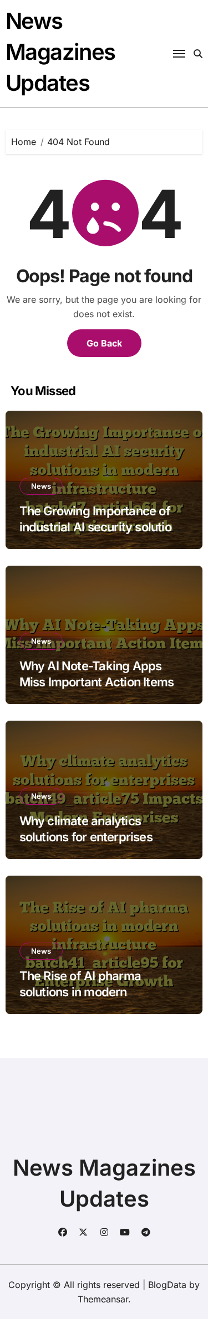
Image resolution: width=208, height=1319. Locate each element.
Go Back (104, 343)
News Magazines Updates (60, 51)
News (41, 486)
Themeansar (103, 1299)
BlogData (167, 1284)
